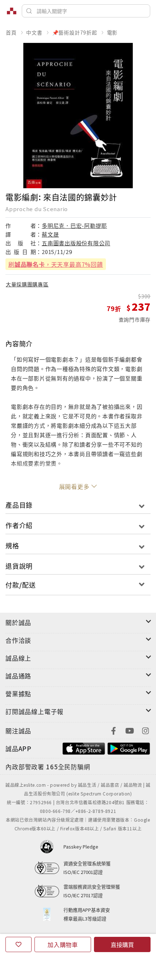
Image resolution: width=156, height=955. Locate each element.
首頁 (11, 32)
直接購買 (122, 944)
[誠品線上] (11, 10)
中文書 (34, 32)
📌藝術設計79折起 (74, 32)
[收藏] (18, 944)
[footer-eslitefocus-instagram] (145, 730)
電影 (112, 32)
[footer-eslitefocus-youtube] (129, 730)
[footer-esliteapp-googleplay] (129, 747)
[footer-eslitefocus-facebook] (113, 730)
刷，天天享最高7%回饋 (55, 264)
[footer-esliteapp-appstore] (84, 747)
